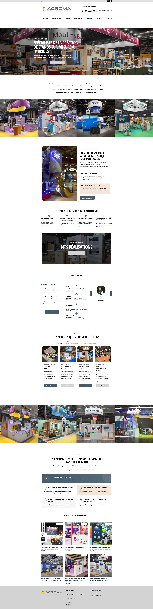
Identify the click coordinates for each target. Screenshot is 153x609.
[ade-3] (57, 118)
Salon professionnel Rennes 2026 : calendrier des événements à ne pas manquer (99, 580)
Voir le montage (103, 385)
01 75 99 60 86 (88, 11)
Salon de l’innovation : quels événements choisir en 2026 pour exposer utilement (100, 548)
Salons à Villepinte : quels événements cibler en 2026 (75, 548)
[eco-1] (95, 118)
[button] (91, 293)
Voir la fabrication (85, 385)
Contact (91, 598)
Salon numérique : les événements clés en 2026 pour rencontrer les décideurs (51, 548)
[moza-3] (134, 118)
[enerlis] (95, 424)
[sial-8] (19, 424)
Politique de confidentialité (95, 595)
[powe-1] (57, 424)
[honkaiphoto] (134, 424)
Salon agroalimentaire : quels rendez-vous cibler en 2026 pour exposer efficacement (75, 580)
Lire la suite (43, 550)
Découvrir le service (50, 385)
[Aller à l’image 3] (6, 72)
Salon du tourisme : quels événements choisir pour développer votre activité (51, 579)
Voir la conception (67, 385)
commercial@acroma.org (105, 10)
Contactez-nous (41, 62)
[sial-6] (19, 118)
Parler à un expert (87, 198)
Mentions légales (93, 593)
